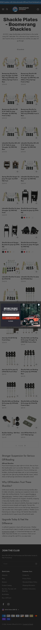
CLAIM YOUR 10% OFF (11, 318)
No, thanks (10, 321)
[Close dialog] (39, 305)
